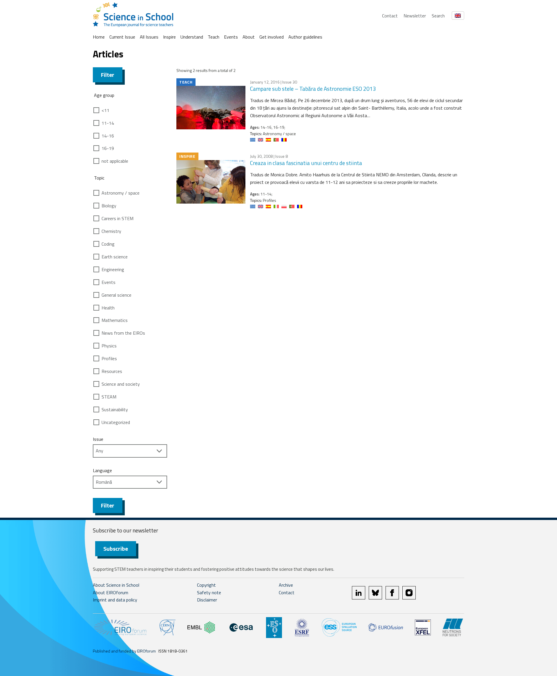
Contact (390, 15)
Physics (109, 345)
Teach (213, 36)
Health (108, 307)
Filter (107, 74)
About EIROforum (110, 592)
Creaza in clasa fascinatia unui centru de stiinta (306, 163)
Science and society (121, 383)
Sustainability (115, 409)
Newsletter (415, 15)
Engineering (113, 269)
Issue (98, 439)
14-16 (108, 135)
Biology (109, 205)
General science (116, 294)
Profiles (109, 358)
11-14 (108, 122)
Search (438, 15)
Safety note (209, 592)
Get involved (271, 36)
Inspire (169, 36)
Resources (112, 371)
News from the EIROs (123, 332)
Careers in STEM (117, 218)
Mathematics (115, 320)
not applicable (115, 160)
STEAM (109, 396)
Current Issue (122, 36)
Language (102, 470)
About (249, 36)
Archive (286, 584)
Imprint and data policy (115, 599)
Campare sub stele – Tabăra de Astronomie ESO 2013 (313, 88)
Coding (108, 243)
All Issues (149, 36)
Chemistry (111, 231)
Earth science (115, 256)
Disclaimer (207, 599)
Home (99, 36)
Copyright (206, 584)
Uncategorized (116, 422)
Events (231, 36)
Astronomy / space (121, 192)
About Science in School (116, 584)
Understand (191, 36)
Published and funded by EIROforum (124, 651)
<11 (105, 110)
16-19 (108, 148)
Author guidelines (305, 36)
